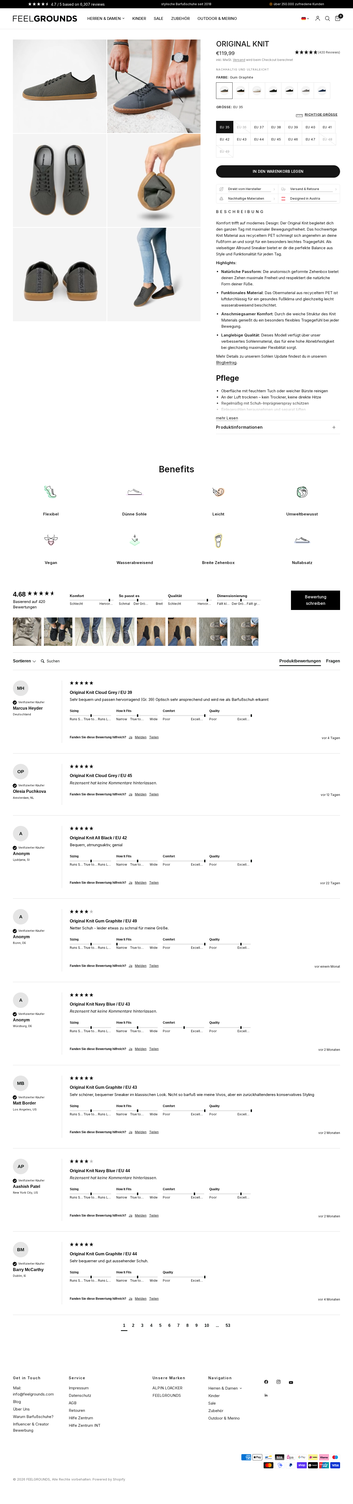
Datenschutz (80, 1395)
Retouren (77, 1410)
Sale (158, 18)
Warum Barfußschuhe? (33, 1416)
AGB (72, 1402)
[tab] (300, 662)
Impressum (79, 1387)
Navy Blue (322, 90)
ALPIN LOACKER (167, 1387)
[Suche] (328, 18)
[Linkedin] (269, 1395)
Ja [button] (130, 737)
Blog (17, 1401)
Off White (257, 90)
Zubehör (180, 18)
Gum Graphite (224, 90)
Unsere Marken (168, 1378)
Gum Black (240, 90)
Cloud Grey (305, 90)
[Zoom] (96, 50)
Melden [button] (141, 737)
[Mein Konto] (318, 18)
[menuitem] (105, 18)
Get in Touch (27, 1378)
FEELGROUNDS (166, 1395)
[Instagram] (282, 1382)
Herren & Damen (104, 18)
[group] (40, 594)
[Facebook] (269, 1382)
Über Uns (21, 1409)
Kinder (139, 18)
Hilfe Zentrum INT (85, 1425)
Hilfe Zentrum (81, 1417)
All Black (273, 90)
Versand (239, 60)
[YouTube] (294, 1382)
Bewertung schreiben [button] (315, 600)
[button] (317, 52)
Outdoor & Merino (217, 18)
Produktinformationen (239, 427)
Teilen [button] (154, 737)
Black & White (289, 90)
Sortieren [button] (22, 661)
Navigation (220, 1378)
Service (77, 1378)
